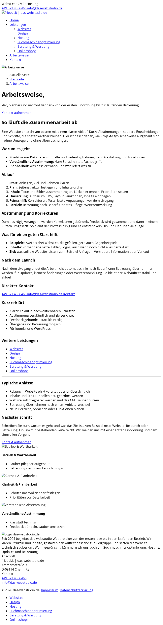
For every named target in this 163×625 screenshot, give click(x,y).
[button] (18, 24)
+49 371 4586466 (14, 8)
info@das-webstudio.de (44, 8)
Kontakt (69, 294)
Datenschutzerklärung (76, 590)
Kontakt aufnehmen (16, 113)
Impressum (49, 590)
